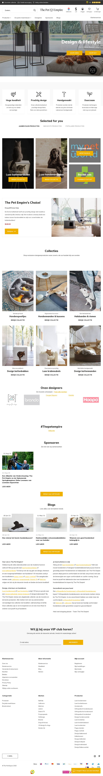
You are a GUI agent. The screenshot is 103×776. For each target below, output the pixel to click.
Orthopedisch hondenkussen (84, 709)
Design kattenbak (80, 739)
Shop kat (92, 53)
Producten (5, 18)
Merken (40, 672)
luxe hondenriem (68, 565)
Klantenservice (96, 17)
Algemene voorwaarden (9, 677)
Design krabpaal (80, 741)
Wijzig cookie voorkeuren (10, 688)
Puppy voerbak (79, 731)
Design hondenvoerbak (82, 717)
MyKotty (40, 700)
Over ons (5, 663)
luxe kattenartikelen (9, 571)
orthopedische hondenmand (66, 591)
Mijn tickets (78, 669)
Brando (40, 720)
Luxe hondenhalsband (82, 722)
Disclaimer (5, 680)
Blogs (58, 18)
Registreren (78, 663)
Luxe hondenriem (80, 725)
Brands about (6, 706)
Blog (39, 669)
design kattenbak (11, 594)
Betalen (4, 674)
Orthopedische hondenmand (84, 711)
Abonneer (73, 642)
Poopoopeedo (42, 714)
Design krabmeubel (81, 744)
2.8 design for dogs (44, 725)
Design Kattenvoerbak (82, 747)
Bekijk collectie (18, 179)
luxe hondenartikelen (29, 568)
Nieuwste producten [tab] (52, 126)
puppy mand (18, 576)
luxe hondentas (22, 591)
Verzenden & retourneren (10, 669)
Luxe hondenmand (8, 591)
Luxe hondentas (80, 720)
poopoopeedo (24, 579)
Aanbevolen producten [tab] (29, 126)
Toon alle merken (60, 392)
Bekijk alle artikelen (51, 494)
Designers (38, 18)
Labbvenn (15, 579)
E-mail (10, 756)
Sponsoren (49, 18)
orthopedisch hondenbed (71, 600)
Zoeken (34, 10)
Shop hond (74, 53)
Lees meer (6, 487)
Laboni (40, 709)
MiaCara (43, 579)
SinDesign (41, 717)
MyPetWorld (84, 153)
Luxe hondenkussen (81, 703)
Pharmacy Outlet (84, 179)
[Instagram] (95, 756)
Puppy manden (79, 728)
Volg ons (51, 431)
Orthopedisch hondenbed (83, 714)
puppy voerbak (30, 576)
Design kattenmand (81, 733)
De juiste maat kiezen (22, 18)
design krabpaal (23, 594)
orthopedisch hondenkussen (86, 591)
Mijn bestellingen (80, 666)
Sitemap (4, 685)
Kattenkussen (79, 736)
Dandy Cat (41, 728)
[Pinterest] (99, 756)
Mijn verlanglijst (79, 672)
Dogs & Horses (43, 722)
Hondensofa (78, 706)
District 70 (33, 579)
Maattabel (41, 666)
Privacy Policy (6, 682)
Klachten (5, 672)
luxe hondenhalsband (83, 565)
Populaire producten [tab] (75, 126)
